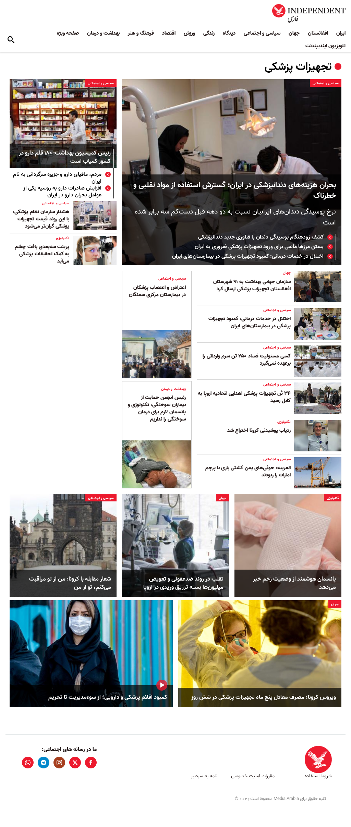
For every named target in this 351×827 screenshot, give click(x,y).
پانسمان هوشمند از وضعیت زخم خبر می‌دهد (294, 583)
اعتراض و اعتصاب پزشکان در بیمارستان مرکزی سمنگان (157, 291)
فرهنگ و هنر (141, 33)
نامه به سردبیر (204, 776)
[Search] (11, 40)
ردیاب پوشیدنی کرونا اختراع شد (259, 430)
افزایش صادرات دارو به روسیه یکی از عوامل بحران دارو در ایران (62, 191)
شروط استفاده (318, 776)
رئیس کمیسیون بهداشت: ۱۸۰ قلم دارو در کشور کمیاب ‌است (65, 157)
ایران (341, 33)
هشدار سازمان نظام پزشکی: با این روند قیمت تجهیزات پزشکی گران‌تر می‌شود (41, 219)
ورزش (189, 33)
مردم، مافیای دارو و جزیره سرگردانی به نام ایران (57, 178)
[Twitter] (75, 762)
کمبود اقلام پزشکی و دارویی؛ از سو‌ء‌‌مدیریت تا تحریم (107, 697)
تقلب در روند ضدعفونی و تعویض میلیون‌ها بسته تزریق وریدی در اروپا (183, 583)
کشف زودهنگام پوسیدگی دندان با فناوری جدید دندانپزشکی (261, 237)
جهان (294, 33)
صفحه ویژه (68, 33)
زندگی (209, 33)
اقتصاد (169, 33)
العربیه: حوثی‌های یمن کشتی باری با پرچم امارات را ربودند (248, 471)
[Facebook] (91, 762)
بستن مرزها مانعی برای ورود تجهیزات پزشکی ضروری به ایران (259, 246)
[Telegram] (43, 762)
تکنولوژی (62, 238)
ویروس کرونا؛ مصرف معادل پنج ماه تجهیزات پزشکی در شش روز (263, 697)
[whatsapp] (28, 762)
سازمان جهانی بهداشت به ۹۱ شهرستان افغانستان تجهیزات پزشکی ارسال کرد (252, 285)
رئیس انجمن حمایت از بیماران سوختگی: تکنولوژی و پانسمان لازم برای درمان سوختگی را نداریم (157, 408)
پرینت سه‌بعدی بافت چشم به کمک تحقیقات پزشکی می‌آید (42, 254)
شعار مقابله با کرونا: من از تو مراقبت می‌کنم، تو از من (70, 583)
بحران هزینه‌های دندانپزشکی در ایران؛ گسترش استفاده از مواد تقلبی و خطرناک (234, 190)
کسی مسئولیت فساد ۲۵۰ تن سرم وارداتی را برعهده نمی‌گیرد (247, 359)
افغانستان (318, 33)
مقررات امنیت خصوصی (253, 776)
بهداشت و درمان (103, 33)
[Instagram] (59, 762)
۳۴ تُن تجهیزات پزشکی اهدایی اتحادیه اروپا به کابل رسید (244, 397)
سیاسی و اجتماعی (262, 33)
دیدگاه (229, 33)
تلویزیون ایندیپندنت (325, 46)
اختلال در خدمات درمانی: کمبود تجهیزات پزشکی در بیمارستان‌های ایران (248, 256)
